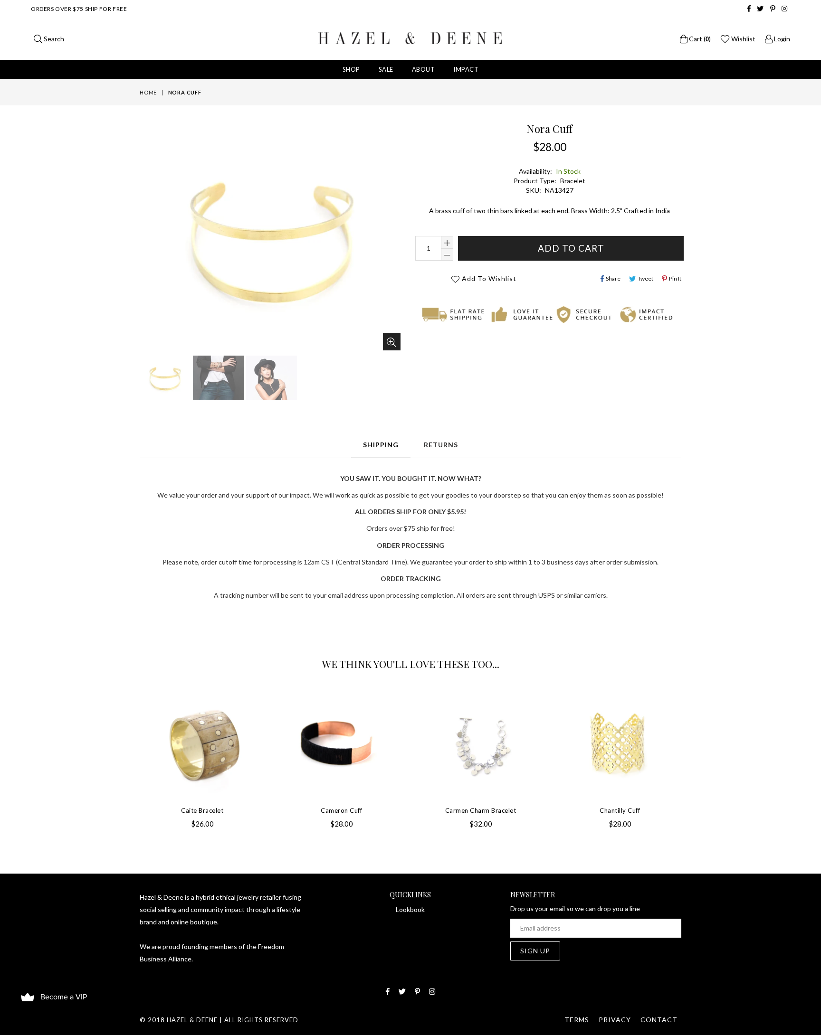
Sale (386, 69)
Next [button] (691, 751)
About (423, 69)
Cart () (699, 39)
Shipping (381, 445)
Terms (576, 1020)
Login (781, 39)
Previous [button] (130, 751)
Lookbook (410, 909)
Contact (659, 1020)
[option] (164, 379)
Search (53, 39)
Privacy (615, 1020)
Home (148, 92)
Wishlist (742, 39)
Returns (441, 445)
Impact (465, 69)
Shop (351, 69)
